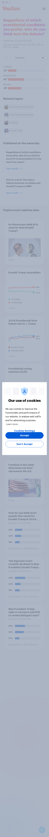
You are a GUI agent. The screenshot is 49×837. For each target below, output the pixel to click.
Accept (24, 435)
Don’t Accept (25, 444)
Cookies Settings (24, 430)
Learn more (12, 424)
